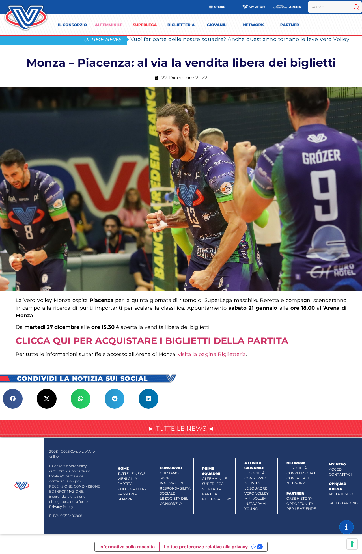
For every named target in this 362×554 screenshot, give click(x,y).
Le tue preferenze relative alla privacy (206, 546)
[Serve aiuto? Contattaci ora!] (346, 527)
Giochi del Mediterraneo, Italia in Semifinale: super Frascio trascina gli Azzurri (233, 39)
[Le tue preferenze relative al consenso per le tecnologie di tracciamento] (352, 544)
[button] (13, 399)
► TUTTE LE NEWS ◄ (181, 428)
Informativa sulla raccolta (127, 546)
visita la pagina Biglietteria (212, 354)
